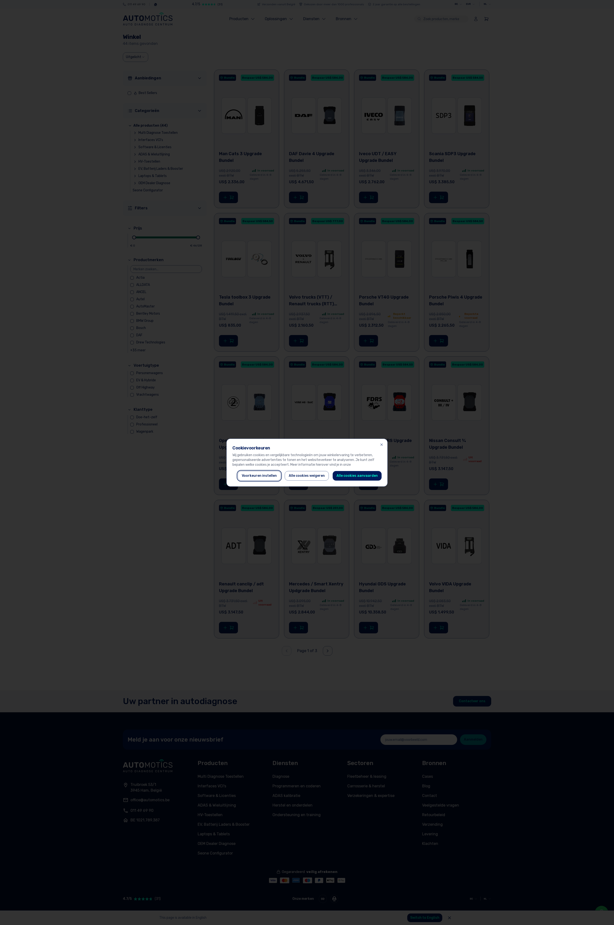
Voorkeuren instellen (259, 476)
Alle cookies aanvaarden (357, 476)
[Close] (382, 445)
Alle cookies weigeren (307, 476)
